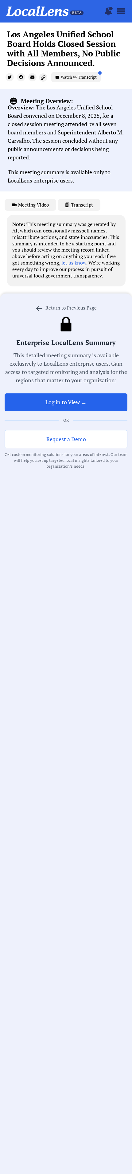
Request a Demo (66, 439)
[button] (10, 77)
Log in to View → (66, 402)
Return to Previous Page (70, 308)
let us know (73, 262)
